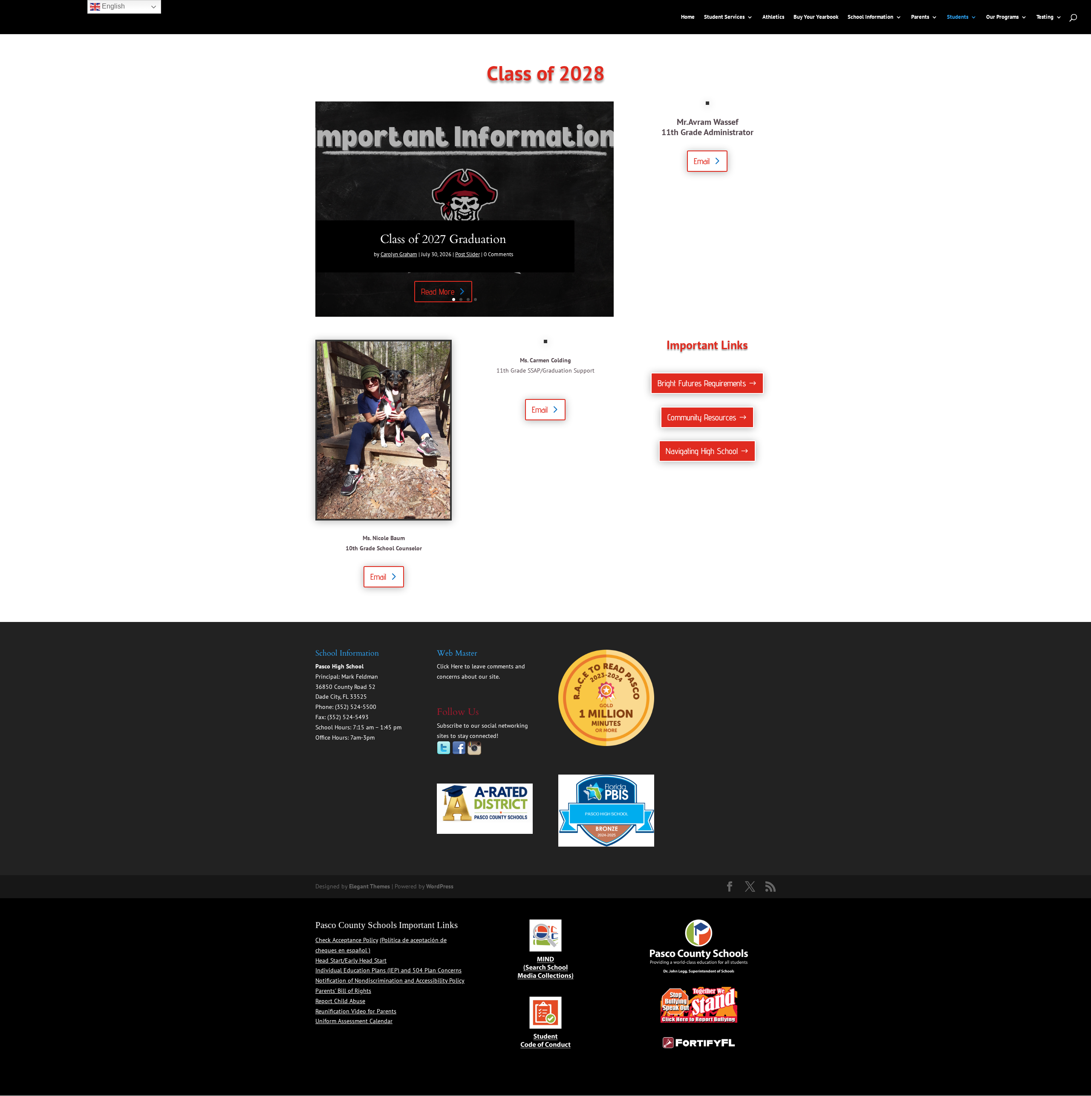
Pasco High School (339, 666)
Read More (437, 291)
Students (957, 17)
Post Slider (467, 254)
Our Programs (1002, 17)
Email (702, 161)
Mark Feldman (359, 676)
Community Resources (701, 417)
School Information (870, 17)
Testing (1044, 17)
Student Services (724, 17)
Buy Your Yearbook (816, 17)
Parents (920, 17)
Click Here (450, 666)
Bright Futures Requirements (702, 383)
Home (688, 17)
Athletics (773, 17)
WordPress (439, 886)
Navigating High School (702, 451)
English (112, 6)
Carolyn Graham (399, 254)
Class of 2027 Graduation (443, 239)
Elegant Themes (369, 886)
